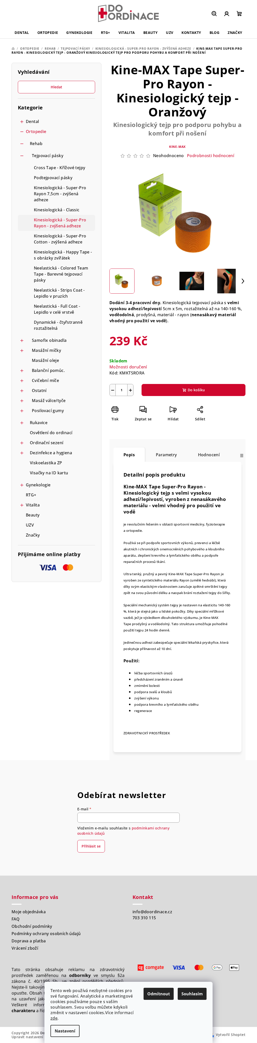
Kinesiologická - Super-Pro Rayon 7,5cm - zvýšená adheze (60, 194)
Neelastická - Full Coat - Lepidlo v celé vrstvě (57, 309)
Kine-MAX (177, 147)
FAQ (16, 919)
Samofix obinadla (49, 340)
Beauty (32, 515)
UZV (30, 525)
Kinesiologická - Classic (57, 210)
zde (53, 1018)
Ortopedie (36, 131)
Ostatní (39, 390)
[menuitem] (22, 32)
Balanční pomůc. (48, 370)
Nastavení (65, 1031)
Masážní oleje (45, 360)
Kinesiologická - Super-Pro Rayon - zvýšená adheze (60, 223)
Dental (32, 121)
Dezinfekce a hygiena (51, 452)
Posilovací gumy (48, 410)
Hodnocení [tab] (209, 455)
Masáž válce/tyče (49, 400)
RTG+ (31, 495)
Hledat (56, 87)
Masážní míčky (46, 350)
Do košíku (196, 389)
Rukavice (38, 422)
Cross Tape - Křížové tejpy (59, 167)
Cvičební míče (45, 380)
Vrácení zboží (25, 948)
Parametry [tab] (166, 455)
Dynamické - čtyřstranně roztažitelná (58, 325)
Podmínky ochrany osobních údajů (46, 933)
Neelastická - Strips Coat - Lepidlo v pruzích (59, 293)
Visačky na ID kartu (49, 473)
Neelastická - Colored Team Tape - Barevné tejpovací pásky (61, 274)
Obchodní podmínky (32, 926)
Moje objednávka (29, 912)
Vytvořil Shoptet (230, 1034)
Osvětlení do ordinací (51, 432)
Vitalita (33, 505)
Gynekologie (38, 485)
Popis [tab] (129, 455)
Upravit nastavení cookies (35, 1036)
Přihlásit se (91, 846)
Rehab (36, 143)
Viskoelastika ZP (46, 463)
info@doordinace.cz (152, 912)
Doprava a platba (29, 941)
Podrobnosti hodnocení (210, 155)
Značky (33, 535)
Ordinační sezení (46, 442)
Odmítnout (158, 994)
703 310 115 (144, 918)
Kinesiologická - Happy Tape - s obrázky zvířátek (63, 255)
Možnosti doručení (128, 367)
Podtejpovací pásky (53, 177)
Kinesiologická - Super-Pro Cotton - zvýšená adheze (60, 239)
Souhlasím (192, 994)
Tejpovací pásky (47, 155)
